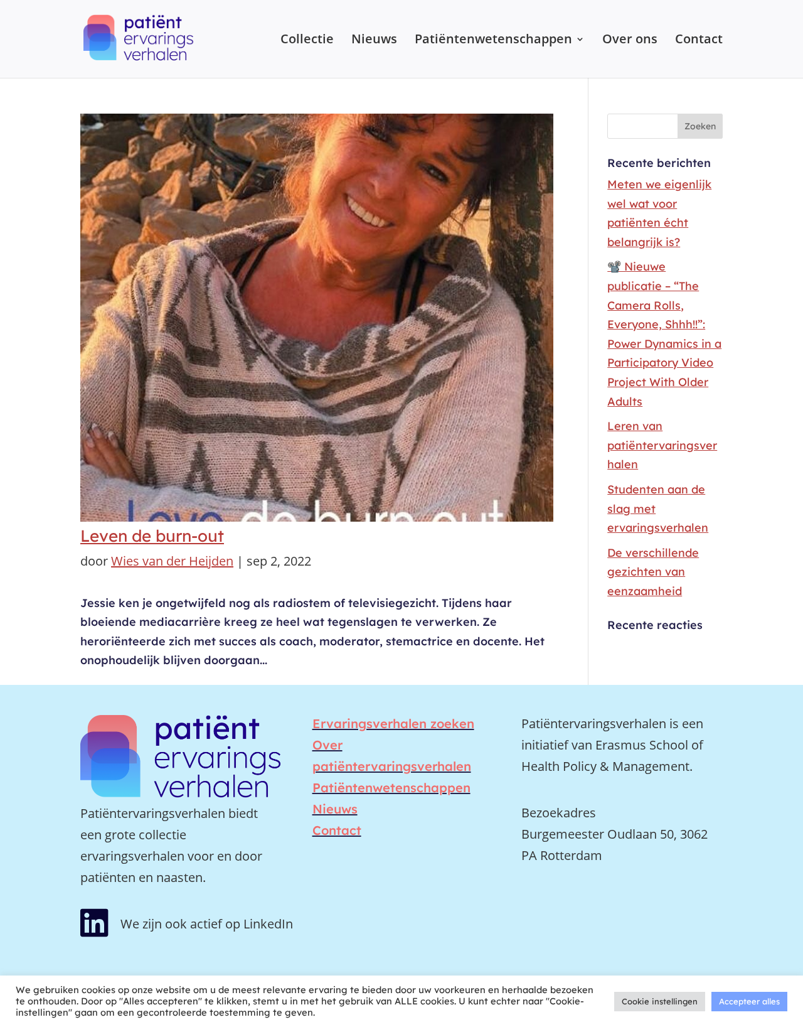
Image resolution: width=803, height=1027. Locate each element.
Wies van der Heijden (172, 560)
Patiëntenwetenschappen (493, 41)
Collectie (307, 41)
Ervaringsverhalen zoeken (393, 723)
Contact (699, 41)
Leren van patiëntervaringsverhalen (662, 445)
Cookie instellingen (660, 1001)
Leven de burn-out (152, 535)
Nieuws (374, 41)
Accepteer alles (749, 1001)
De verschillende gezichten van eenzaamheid (653, 572)
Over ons (629, 41)
